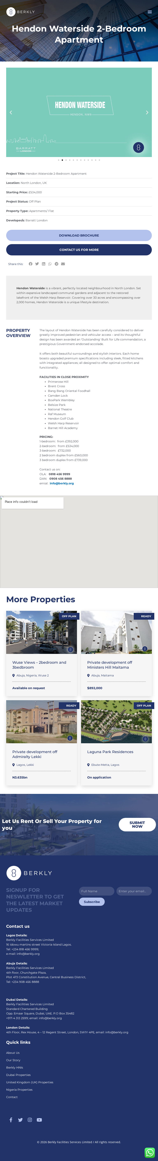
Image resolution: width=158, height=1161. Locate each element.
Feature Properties (41, 644)
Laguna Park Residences (110, 752)
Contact (12, 1097)
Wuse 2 (43, 675)
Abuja (20, 675)
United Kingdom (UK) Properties (29, 1082)
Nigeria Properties (19, 1089)
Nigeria (31, 675)
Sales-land (100, 737)
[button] (149, 11)
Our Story (13, 1060)
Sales (21, 644)
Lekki (30, 765)
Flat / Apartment (24, 648)
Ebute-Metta (100, 765)
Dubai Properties (18, 1075)
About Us (13, 1052)
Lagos (20, 765)
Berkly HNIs (14, 1067)
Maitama (107, 675)
